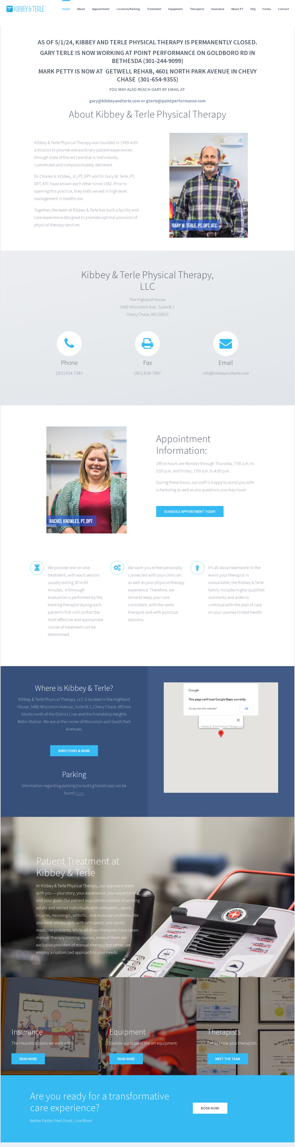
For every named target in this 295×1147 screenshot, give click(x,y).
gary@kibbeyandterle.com (114, 101)
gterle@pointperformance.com (176, 101)
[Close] (238, 720)
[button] (221, 734)
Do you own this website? (203, 708)
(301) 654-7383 (69, 373)
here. (79, 793)
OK (246, 708)
